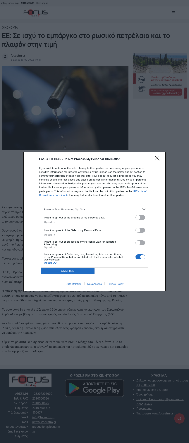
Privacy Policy (115, 283)
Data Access (94, 283)
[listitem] (94, 209)
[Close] (158, 159)
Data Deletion (74, 283)
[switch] (140, 217)
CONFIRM (68, 270)
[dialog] (94, 221)
